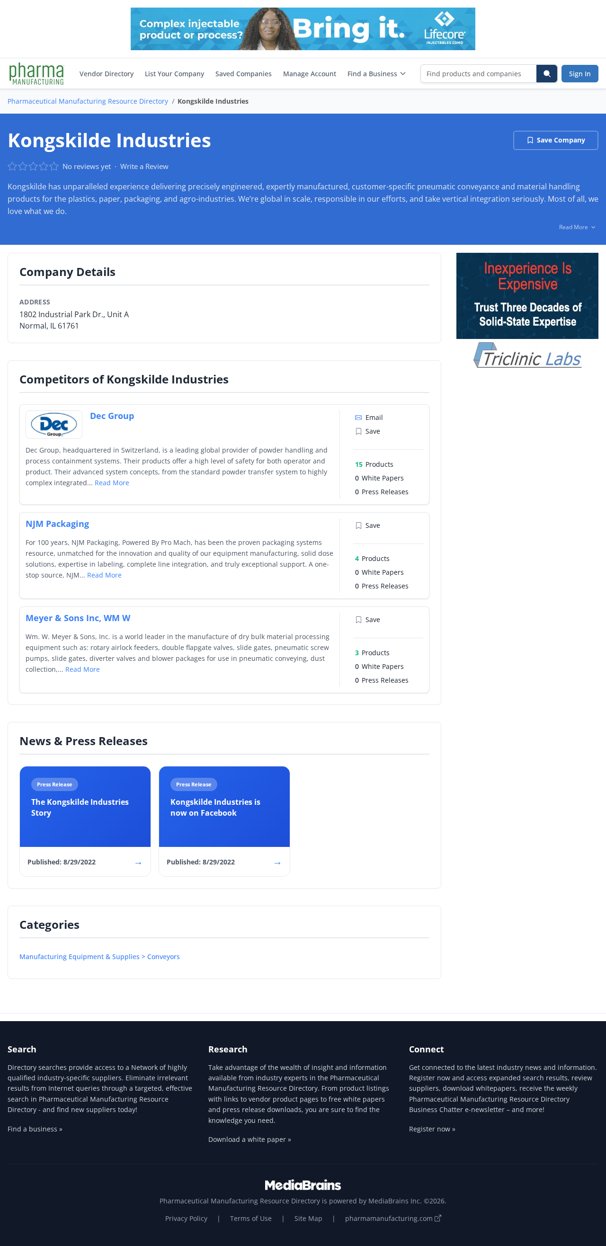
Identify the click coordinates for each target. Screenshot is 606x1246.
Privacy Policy (186, 1218)
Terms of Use (251, 1218)
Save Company (561, 139)
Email (374, 417)
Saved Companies (243, 73)
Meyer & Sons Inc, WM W (78, 617)
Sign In (580, 73)
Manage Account (309, 73)
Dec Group (112, 415)
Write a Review (144, 166)
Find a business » (35, 1128)
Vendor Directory (107, 73)
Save (372, 431)
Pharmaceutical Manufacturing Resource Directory (88, 101)
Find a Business (372, 73)
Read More (112, 482)
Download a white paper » (249, 1139)
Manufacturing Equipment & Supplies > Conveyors (99, 956)
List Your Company (174, 73)
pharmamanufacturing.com (390, 1218)
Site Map (308, 1218)
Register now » (432, 1128)
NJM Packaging (57, 523)
